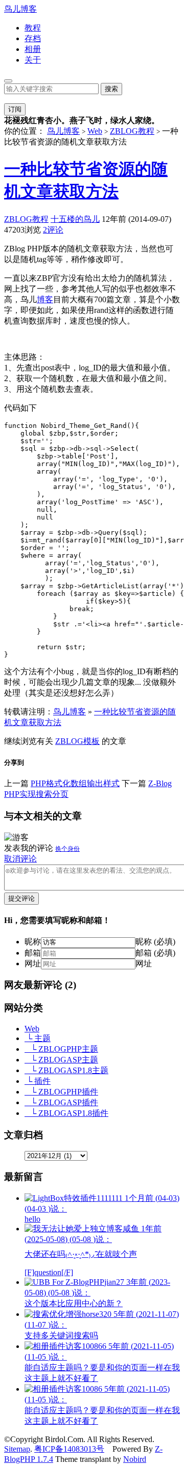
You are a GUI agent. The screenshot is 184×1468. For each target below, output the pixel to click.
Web (94, 131)
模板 (91, 741)
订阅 (14, 109)
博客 (45, 299)
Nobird (134, 1459)
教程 (33, 27)
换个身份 (67, 848)
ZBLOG (69, 741)
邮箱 (33, 952)
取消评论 (20, 858)
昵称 (33, 941)
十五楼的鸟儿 (75, 219)
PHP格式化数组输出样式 (75, 783)
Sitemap (17, 1449)
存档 (33, 38)
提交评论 (21, 898)
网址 (33, 963)
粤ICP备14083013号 (69, 1449)
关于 (33, 59)
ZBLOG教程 (132, 131)
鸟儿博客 (20, 9)
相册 (33, 49)
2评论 (53, 229)
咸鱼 (93, 1250)
